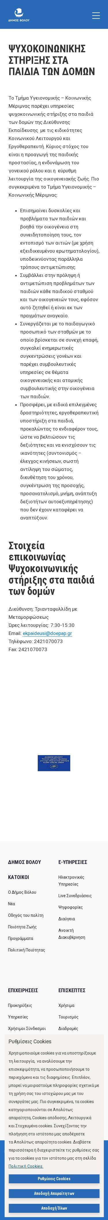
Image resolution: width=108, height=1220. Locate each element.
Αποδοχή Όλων (54, 1208)
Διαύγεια (66, 919)
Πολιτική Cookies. (26, 1166)
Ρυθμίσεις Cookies (54, 1178)
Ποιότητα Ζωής (22, 927)
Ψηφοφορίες (70, 907)
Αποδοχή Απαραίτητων (54, 1193)
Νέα (11, 904)
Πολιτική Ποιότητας (26, 950)
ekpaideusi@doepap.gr (47, 633)
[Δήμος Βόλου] (19, 14)
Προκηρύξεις (20, 1005)
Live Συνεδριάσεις (75, 895)
